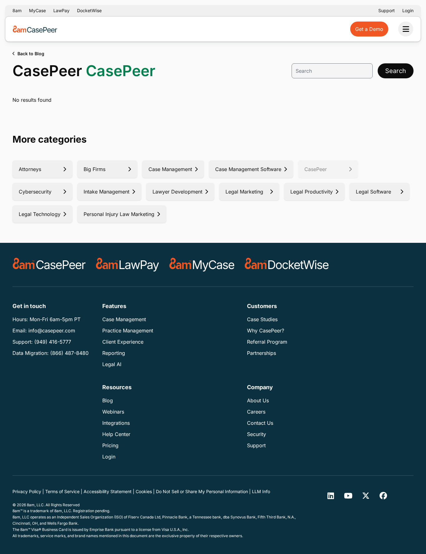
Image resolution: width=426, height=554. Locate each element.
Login (408, 10)
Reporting (113, 353)
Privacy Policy (26, 491)
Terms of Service (62, 491)
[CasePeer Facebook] (383, 495)
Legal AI (111, 364)
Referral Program (267, 342)
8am (17, 10)
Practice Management (127, 330)
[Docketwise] (286, 265)
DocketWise (89, 10)
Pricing (110, 445)
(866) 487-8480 (69, 353)
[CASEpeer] (49, 265)
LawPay (61, 10)
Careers (256, 412)
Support (386, 10)
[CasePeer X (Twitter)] (365, 495)
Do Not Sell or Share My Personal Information (202, 491)
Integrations (116, 423)
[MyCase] (202, 265)
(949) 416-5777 (52, 342)
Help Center (116, 434)
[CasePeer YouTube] (348, 495)
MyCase (37, 10)
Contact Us (260, 423)
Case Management (124, 319)
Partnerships (261, 353)
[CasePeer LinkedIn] (330, 495)
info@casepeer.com (51, 330)
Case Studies (262, 319)
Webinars (113, 412)
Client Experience (122, 342)
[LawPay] (127, 265)
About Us (258, 400)
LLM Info (261, 491)
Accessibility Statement (108, 491)
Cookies (144, 491)
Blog (107, 400)
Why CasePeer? (265, 330)
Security (256, 434)
